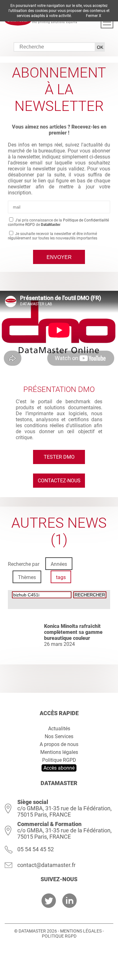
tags (61, 577)
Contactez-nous (59, 481)
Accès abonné (59, 768)
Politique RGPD (59, 760)
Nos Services (59, 736)
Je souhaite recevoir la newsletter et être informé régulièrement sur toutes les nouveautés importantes (52, 236)
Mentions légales (59, 752)
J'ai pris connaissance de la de (58, 222)
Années (59, 564)
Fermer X (93, 16)
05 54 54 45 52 (35, 849)
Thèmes (27, 577)
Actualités (59, 729)
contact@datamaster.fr (46, 865)
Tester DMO (59, 457)
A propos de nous (59, 744)
